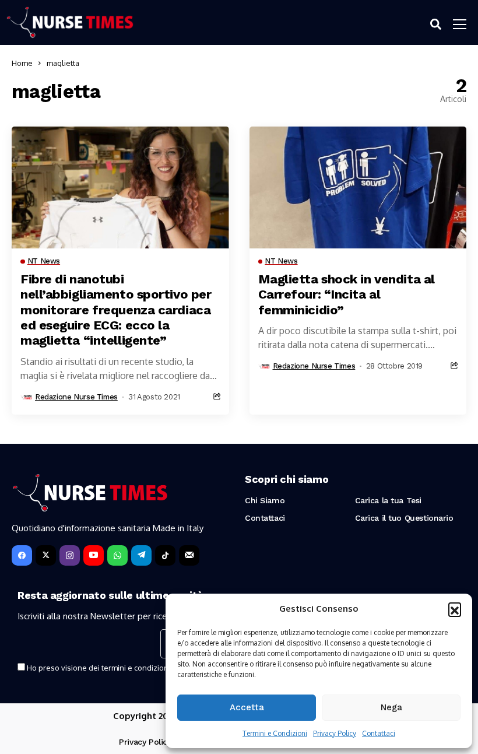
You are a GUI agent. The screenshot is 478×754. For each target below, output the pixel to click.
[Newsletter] (189, 555)
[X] (46, 555)
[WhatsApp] (117, 555)
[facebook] (22, 555)
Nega (391, 707)
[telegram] (141, 555)
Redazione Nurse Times (76, 396)
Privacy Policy (334, 733)
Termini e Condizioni (274, 733)
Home (22, 63)
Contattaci (378, 733)
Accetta (247, 707)
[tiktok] (165, 555)
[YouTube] (93, 555)
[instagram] (69, 555)
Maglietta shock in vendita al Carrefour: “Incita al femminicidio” (346, 294)
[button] (455, 609)
